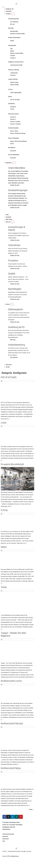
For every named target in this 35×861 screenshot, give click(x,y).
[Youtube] (21, 817)
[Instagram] (9, 817)
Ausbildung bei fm (16, 327)
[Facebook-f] (4, 817)
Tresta (4, 587)
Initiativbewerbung (16, 344)
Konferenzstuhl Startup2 (12, 723)
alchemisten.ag (14, 856)
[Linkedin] (13, 817)
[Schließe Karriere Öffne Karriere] (12, 304)
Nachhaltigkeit (14, 289)
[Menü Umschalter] (3, 7)
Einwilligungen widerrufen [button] (8, 827)
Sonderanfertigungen (18, 190)
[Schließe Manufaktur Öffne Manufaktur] (14, 162)
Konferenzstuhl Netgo (11, 768)
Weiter (31, 809)
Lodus (3, 422)
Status (4, 547)
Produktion (13, 260)
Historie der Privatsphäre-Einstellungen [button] (12, 824)
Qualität (11, 273)
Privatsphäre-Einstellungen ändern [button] (11, 822)
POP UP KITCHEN (8, 377)
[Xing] (17, 817)
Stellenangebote (15, 309)
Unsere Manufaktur (16, 168)
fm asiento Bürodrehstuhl (12, 464)
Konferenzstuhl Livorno (11, 681)
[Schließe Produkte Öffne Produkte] (13, 14)
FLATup (4, 510)
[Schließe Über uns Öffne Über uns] (12, 222)
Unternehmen (14, 245)
